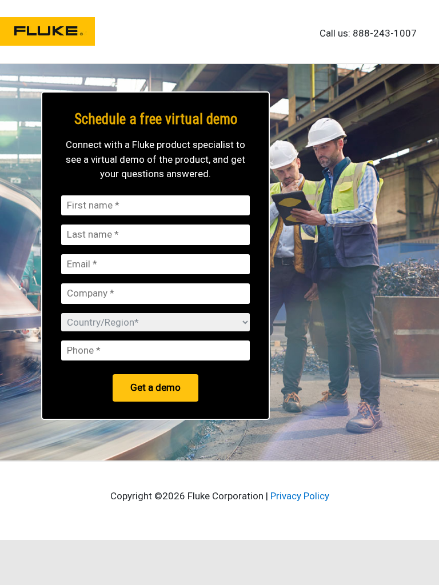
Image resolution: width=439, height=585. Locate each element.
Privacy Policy (299, 496)
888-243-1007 (385, 33)
